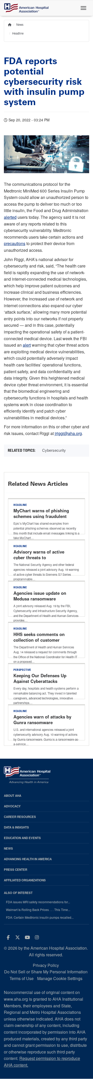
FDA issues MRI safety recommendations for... (38, 902)
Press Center (15, 869)
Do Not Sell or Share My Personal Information (46, 972)
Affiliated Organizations (25, 880)
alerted (10, 217)
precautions (14, 243)
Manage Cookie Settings (59, 978)
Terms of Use (22, 978)
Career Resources (20, 817)
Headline (18, 33)
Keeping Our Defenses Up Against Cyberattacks (39, 678)
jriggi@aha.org (68, 433)
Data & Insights (16, 827)
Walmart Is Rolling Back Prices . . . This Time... (38, 909)
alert (27, 345)
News (20, 24)
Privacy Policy (46, 965)
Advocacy (12, 806)
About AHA (12, 795)
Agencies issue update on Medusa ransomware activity (39, 598)
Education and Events (22, 838)
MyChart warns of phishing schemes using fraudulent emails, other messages (41, 516)
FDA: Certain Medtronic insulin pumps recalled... (40, 917)
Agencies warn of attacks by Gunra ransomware (42, 719)
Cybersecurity (54, 450)
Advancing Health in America (28, 859)
